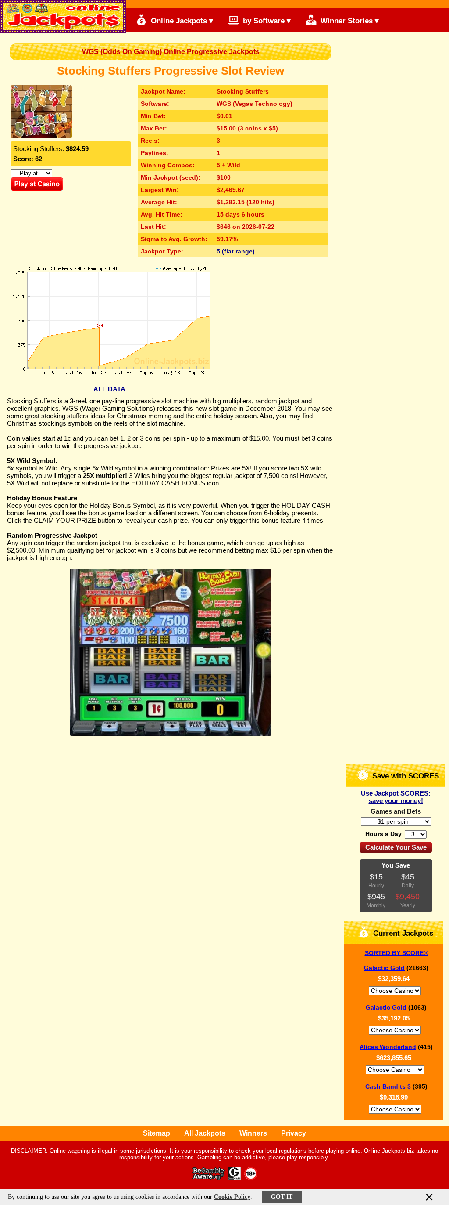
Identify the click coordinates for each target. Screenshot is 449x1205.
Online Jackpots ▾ (181, 21)
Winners (253, 1133)
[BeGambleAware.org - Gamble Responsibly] (209, 1177)
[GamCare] (234, 1177)
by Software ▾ (266, 21)
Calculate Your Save (396, 847)
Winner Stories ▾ (348, 21)
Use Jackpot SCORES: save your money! (396, 796)
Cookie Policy (232, 1197)
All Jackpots (204, 1133)
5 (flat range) (236, 251)
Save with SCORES (404, 776)
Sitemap (156, 1133)
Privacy (293, 1133)
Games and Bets (396, 811)
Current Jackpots (402, 933)
